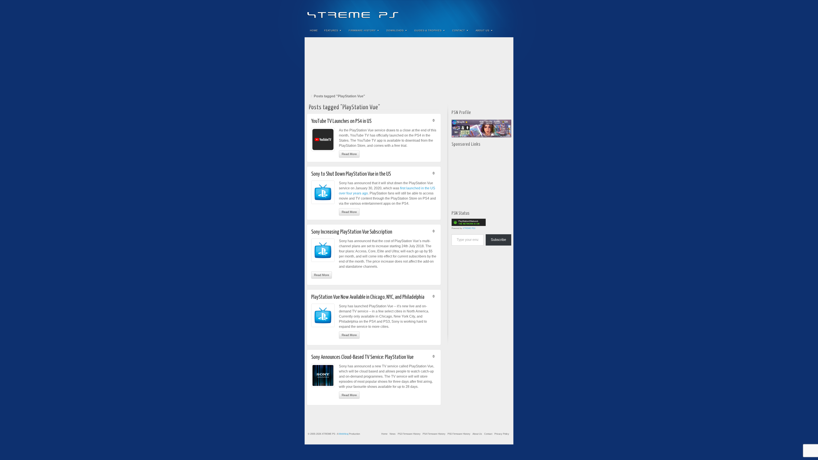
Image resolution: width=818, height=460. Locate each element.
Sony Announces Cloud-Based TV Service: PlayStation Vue (362, 357)
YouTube (501, 12)
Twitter (495, 12)
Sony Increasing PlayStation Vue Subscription (351, 232)
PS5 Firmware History (459, 434)
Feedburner (484, 12)
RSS (507, 12)
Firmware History (362, 30)
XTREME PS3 (469, 228)
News (393, 434)
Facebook (478, 12)
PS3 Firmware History (409, 434)
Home (314, 30)
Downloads (395, 30)
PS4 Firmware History (434, 434)
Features (331, 30)
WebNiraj (343, 434)
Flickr (490, 12)
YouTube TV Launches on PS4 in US (341, 121)
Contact (458, 30)
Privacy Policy (501, 434)
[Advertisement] (409, 64)
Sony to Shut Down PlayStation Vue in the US (351, 174)
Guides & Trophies (428, 30)
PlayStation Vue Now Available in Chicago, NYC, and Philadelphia (367, 297)
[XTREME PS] (409, 12)
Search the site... (507, 30)
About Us (482, 30)
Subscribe (498, 240)
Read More (349, 154)
